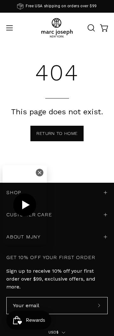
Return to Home (56, 133)
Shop (13, 192)
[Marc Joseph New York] (57, 28)
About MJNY (23, 237)
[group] (57, 6)
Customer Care (29, 215)
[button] (90, 27)
